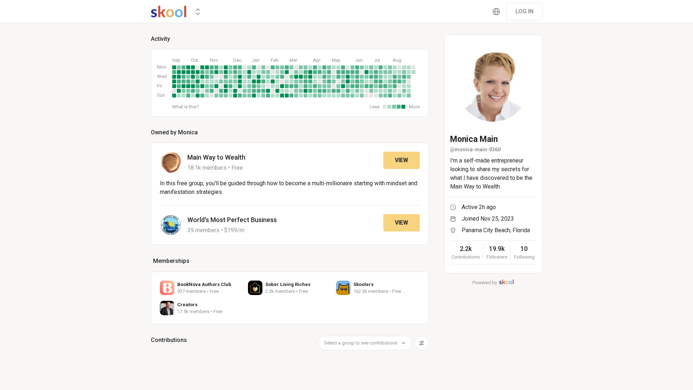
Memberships (171, 260)
